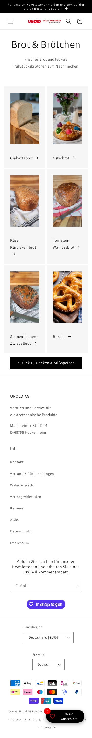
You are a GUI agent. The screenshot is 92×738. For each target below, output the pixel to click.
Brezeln (59, 336)
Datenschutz (20, 531)
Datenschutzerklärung (26, 719)
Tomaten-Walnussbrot (64, 244)
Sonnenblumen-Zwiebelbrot (24, 340)
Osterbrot (61, 157)
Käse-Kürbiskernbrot (23, 244)
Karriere (17, 508)
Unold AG (25, 711)
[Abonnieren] (76, 586)
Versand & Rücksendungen (32, 473)
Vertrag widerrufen (25, 496)
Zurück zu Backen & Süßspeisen (46, 362)
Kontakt (17, 462)
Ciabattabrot (21, 157)
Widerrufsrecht (22, 485)
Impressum (19, 543)
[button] (10, 21)
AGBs (14, 519)
